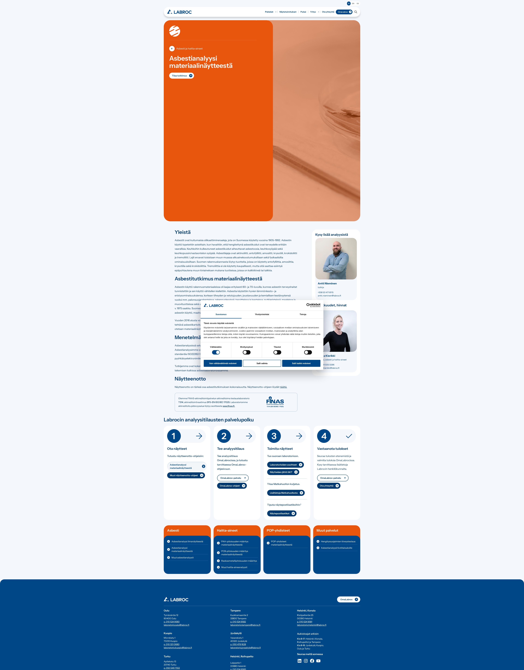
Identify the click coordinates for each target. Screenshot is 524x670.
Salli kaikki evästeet (301, 363)
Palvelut (269, 12)
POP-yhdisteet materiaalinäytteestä (281, 543)
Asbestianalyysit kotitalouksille (336, 547)
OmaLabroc (343, 12)
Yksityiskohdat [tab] (262, 314)
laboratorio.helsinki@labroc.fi (311, 625)
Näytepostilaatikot (279, 513)
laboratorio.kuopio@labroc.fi (178, 647)
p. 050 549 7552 (172, 668)
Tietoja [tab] (303, 314)
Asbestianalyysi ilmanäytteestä (187, 541)
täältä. (283, 387)
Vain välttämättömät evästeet (222, 363)
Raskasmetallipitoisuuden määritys (239, 560)
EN (353, 3)
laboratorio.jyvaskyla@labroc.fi (245, 647)
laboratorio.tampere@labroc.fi (245, 625)
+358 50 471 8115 (326, 292)
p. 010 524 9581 (304, 621)
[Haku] (355, 12)
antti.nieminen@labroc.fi (329, 295)
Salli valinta (262, 363)
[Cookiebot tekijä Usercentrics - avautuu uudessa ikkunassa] (308, 305)
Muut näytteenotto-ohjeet (184, 475)
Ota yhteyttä (328, 12)
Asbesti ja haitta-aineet (189, 48)
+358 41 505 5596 (326, 364)
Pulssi (303, 12)
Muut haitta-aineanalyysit (234, 567)
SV (358, 3)
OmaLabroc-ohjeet (230, 485)
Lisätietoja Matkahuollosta (284, 492)
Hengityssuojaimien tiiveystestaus (338, 541)
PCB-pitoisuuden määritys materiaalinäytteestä (234, 553)
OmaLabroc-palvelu (230, 478)
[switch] (247, 352)
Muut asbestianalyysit (183, 557)
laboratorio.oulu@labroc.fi (176, 625)
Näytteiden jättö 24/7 (281, 472)
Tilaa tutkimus (179, 75)
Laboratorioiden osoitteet (283, 464)
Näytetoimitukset (287, 12)
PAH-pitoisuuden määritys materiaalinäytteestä (234, 543)
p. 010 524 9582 (238, 621)
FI (348, 3)
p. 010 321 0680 (171, 644)
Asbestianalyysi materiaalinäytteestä (181, 466)
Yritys (313, 12)
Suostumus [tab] (221, 314)
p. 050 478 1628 (238, 644)
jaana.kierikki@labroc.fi (328, 368)
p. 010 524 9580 (172, 621)
